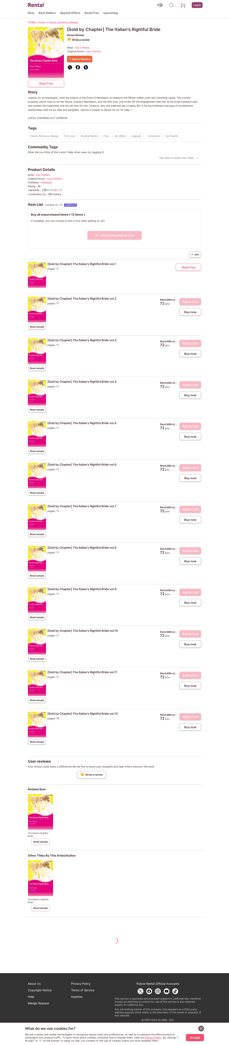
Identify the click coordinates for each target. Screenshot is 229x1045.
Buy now (190, 312)
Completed (154, 135)
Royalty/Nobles (89, 135)
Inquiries (77, 996)
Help (31, 996)
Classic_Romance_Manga (44, 135)
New (31, 13)
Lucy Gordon (93, 51)
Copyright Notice (40, 990)
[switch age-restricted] (160, 5)
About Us (34, 983)
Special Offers (70, 13)
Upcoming (110, 13)
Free (106, 135)
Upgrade (136, 135)
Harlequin (46, 182)
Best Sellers (47, 13)
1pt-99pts (120, 135)
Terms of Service (82, 990)
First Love (69, 135)
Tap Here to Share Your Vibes (176, 157)
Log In (197, 5)
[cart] (183, 5)
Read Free (92, 13)
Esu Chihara (82, 47)
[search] (171, 5)
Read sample (37, 326)
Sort (195, 254)
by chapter (172, 135)
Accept (195, 1037)
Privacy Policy (81, 983)
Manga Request (38, 1003)
